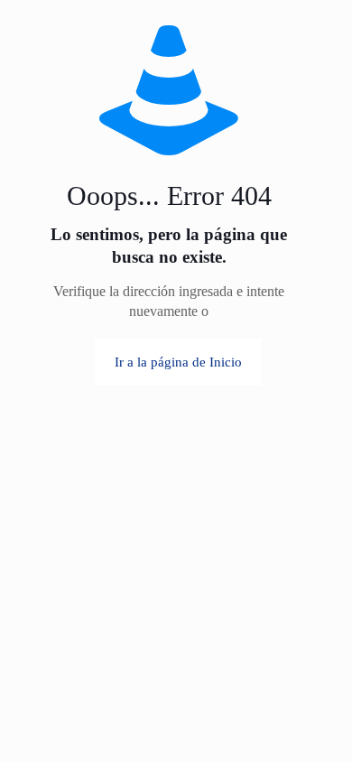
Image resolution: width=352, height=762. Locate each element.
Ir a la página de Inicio (178, 362)
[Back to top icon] (315, 689)
